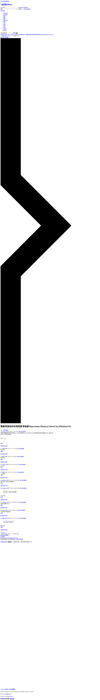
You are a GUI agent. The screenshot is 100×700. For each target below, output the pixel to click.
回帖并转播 (16, 541)
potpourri (4, 464)
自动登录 (21, 7)
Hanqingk (4, 480)
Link (8, 538)
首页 (5, 13)
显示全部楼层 (22, 431)
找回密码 (25, 7)
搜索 (14, 33)
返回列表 (3, 37)
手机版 (6, 689)
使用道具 (3, 446)
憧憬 (3, 472)
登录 (14, 539)
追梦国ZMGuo (4, 34)
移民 (4, 17)
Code (13, 538)
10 (6, 36)
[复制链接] (5, 430)
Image (5, 538)
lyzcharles (4, 502)
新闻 (4, 16)
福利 (4, 24)
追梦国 (13, 689)
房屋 (4, 21)
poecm (3, 510)
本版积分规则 (4, 541)
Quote (11, 538)
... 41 (8, 36)
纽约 (4, 27)
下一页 (17, 36)
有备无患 (4, 518)
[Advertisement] (11, 579)
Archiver (2, 689)
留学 (4, 18)
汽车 (4, 26)
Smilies (16, 538)
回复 (2, 443)
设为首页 (3, 1)
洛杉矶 (5, 29)
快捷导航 (3, 10)
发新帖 (6, 37)
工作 (4, 23)
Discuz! (7, 694)
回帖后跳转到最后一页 (26, 541)
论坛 (5, 14)
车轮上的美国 (14, 34)
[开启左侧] (36, 422)
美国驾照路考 (21, 34)
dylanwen (4, 431)
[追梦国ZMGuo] (6, 4)
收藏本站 (7, 1)
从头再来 (4, 488)
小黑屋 (9, 689)
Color (3, 538)
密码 (2, 9)
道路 (3, 456)
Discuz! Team (10, 696)
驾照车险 (5, 20)
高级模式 (3, 536)
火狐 (3, 448)
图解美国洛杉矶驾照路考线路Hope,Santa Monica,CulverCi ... (40, 34)
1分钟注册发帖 (26, 9)
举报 (6, 446)
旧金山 (5, 30)
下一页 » (3, 532)
